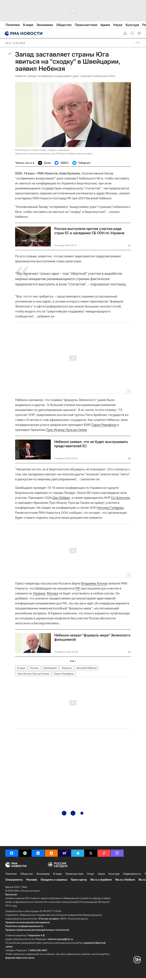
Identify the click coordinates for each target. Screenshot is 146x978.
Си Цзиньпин (120, 497)
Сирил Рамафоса (103, 425)
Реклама (31, 879)
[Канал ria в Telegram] (77, 853)
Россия (34, 667)
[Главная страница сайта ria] (23, 33)
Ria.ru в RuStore (125, 879)
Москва (52, 593)
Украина (67, 667)
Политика (11, 873)
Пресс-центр (79, 879)
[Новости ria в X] (90, 853)
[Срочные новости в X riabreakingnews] (104, 853)
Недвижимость (132, 873)
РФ (77, 588)
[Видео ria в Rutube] (64, 853)
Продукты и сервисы (54, 879)
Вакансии (11, 894)
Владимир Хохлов (94, 583)
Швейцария (50, 667)
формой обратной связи (19, 957)
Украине (39, 593)
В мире (21, 667)
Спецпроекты (14, 879)
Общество (26, 873)
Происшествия (74, 873)
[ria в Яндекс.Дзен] (25, 853)
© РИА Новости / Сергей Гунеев (30, 150)
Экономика (43, 873)
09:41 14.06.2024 (15, 43)
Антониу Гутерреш (110, 507)
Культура (113, 873)
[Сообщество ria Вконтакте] (38, 853)
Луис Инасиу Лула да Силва (66, 430)
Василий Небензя (87, 667)
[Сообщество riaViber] (117, 853)
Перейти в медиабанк (58, 150)
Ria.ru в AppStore (101, 879)
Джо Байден (61, 497)
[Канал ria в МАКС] (11, 853)
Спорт (90, 873)
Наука (101, 873)
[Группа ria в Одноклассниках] (51, 853)
